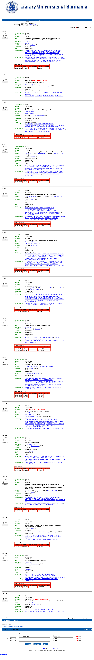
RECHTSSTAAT (39, 255)
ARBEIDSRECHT (54, 497)
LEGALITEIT (49, 256)
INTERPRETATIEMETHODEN (38, 425)
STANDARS (48, 218)
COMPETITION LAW (42, 128)
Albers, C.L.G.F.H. (30, 444)
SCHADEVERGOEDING (47, 297)
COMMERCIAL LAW (30, 128)
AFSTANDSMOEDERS (52, 296)
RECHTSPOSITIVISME (51, 255)
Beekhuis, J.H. (29, 602)
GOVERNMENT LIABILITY (56, 303)
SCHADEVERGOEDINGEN (39, 212)
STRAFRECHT (38, 168)
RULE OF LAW (41, 262)
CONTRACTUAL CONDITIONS (47, 58)
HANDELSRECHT (43, 125)
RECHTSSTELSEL (40, 424)
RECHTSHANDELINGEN (54, 212)
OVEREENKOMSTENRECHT (33, 378)
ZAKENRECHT (29, 92)
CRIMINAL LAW (44, 264)
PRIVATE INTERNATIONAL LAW (46, 340)
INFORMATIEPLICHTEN (38, 53)
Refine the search (32, 24)
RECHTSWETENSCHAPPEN (33, 165)
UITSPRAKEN (49, 209)
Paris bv (32, 45)
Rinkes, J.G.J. (29, 153)
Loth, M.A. (37, 243)
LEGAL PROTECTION (41, 219)
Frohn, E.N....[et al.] (52, 490)
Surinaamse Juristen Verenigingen (41, 85)
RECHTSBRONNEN (58, 165)
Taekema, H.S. (29, 242)
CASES (27, 218)
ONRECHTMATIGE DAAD (39, 256)
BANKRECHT (28, 126)
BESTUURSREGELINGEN (47, 456)
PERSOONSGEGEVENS (46, 299)
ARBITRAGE (41, 339)
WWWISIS (55, 648)
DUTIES (27, 264)
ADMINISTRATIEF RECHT (32, 208)
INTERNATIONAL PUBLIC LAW (50, 174)
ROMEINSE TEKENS (51, 422)
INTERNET (63, 577)
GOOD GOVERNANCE (45, 216)
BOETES (41, 381)
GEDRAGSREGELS (47, 165)
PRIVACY (57, 297)
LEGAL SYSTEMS (30, 539)
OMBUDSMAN (53, 459)
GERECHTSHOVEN (30, 498)
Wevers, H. (28, 327)
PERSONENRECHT (30, 500)
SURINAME (28, 94)
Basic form (89, 629)
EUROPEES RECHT (59, 337)
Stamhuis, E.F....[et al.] (59, 153)
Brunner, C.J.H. (29, 366)
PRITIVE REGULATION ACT (32, 61)
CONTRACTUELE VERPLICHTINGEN (52, 378)
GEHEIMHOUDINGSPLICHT (32, 297)
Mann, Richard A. (29, 111)
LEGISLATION (29, 463)
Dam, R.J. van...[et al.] (57, 196)
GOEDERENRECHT (40, 382)
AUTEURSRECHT (52, 574)
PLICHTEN (28, 256)
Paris (31, 199)
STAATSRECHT (29, 168)
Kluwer (32, 156)
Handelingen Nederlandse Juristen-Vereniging (37, 532)
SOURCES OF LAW (54, 265)
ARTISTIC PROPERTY (47, 579)
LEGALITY (37, 264)
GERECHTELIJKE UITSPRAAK (33, 419)
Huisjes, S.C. (28, 562)
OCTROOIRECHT (30, 577)
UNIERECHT (57, 50)
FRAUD (48, 131)
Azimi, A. (43, 196)
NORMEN (45, 210)
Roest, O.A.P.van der (30, 196)
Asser (32, 492)
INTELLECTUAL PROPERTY (33, 579)
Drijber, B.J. (28, 41)
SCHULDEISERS (51, 382)
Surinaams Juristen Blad (31, 416)
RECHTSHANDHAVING (42, 166)
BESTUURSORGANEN (31, 209)
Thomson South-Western (38, 115)
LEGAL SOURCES (54, 171)
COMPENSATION (30, 219)
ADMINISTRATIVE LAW (34, 174)
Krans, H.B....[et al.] (47, 366)
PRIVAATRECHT (29, 50)
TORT (31, 264)
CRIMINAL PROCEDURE (44, 304)
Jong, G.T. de (37, 366)
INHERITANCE (49, 504)
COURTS (52, 503)
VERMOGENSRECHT (52, 300)
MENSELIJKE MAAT (47, 535)
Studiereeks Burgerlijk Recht (32, 373)
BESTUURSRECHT (48, 168)
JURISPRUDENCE (40, 428)
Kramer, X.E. (28, 490)
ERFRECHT (39, 500)
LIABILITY (55, 218)
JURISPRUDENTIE (40, 609)
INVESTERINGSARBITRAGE (38, 300)
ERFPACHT (37, 92)
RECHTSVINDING (30, 166)
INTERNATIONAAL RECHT (32, 497)
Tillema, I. (58, 287)
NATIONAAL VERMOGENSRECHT (44, 50)
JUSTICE (62, 265)
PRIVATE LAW (29, 57)
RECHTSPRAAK (41, 259)
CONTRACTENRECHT (31, 51)
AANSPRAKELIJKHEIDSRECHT (43, 294)
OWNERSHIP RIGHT (48, 96)
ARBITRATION (53, 128)
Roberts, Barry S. (29, 113)
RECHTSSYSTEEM (51, 258)
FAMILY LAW (28, 504)
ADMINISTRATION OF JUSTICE (47, 611)
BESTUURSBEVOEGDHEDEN (33, 210)
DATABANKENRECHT (41, 576)
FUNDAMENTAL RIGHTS (48, 129)
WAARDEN (61, 255)
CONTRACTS (28, 387)
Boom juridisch (35, 245)
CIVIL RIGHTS (44, 303)
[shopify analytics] (3, 655)
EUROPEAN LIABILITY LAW (49, 61)
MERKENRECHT (52, 576)
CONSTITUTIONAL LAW (50, 172)
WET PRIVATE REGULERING (48, 54)
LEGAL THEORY (57, 261)
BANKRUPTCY (41, 131)
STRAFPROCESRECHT (31, 301)
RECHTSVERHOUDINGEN (32, 54)
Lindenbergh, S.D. (30, 287)
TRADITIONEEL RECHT (46, 421)
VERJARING (47, 381)
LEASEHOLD (38, 96)
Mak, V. (27, 43)
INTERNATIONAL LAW (48, 387)
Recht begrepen (29, 451)
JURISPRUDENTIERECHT (32, 421)
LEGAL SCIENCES (30, 171)
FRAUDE (55, 126)
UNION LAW (53, 57)
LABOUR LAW (59, 503)
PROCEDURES (44, 459)
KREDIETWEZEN (48, 126)
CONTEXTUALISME (47, 254)
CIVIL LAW (37, 129)
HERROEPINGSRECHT (52, 53)
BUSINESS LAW (29, 96)
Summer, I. (40, 490)
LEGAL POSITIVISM (51, 262)
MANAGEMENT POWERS (37, 218)
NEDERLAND (38, 169)
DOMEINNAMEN (39, 577)
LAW (26, 261)
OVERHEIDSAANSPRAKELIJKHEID (35, 296)
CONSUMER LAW (33, 58)
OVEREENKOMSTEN (45, 384)
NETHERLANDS (29, 175)
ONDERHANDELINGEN (31, 125)
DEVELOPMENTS (60, 129)
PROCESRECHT (60, 500)
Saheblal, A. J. (29, 413)
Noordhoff (37, 329)
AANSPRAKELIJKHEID (31, 381)
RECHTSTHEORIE (58, 254)
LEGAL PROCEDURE (57, 462)
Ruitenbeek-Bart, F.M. (45, 287)
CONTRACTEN (40, 385)
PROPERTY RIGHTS (38, 504)
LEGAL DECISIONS (51, 428)
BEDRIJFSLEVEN (39, 124)
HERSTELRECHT (30, 536)
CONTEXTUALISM (47, 261)
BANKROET (60, 125)
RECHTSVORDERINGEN (32, 380)
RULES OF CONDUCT (42, 171)
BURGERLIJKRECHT (58, 294)
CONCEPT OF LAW (30, 262)
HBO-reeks (28, 569)
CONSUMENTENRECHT (44, 51)
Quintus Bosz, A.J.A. (30, 84)
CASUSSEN (41, 209)
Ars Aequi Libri (35, 604)
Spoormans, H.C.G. (43, 153)
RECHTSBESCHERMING (32, 213)
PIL (29, 501)
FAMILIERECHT (50, 498)
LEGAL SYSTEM (43, 265)
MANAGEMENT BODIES (59, 216)
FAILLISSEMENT (37, 126)
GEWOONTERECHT (39, 422)
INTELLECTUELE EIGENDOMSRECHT (35, 574)
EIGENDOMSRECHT (46, 92)
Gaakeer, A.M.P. (29, 243)
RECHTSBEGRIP (30, 255)
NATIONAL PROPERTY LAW (42, 57)
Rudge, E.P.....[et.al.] (30, 414)
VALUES (59, 262)
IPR (26, 501)
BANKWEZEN (52, 125)
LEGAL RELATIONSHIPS (56, 60)
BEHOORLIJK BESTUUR (47, 208)
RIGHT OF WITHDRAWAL (41, 60)
